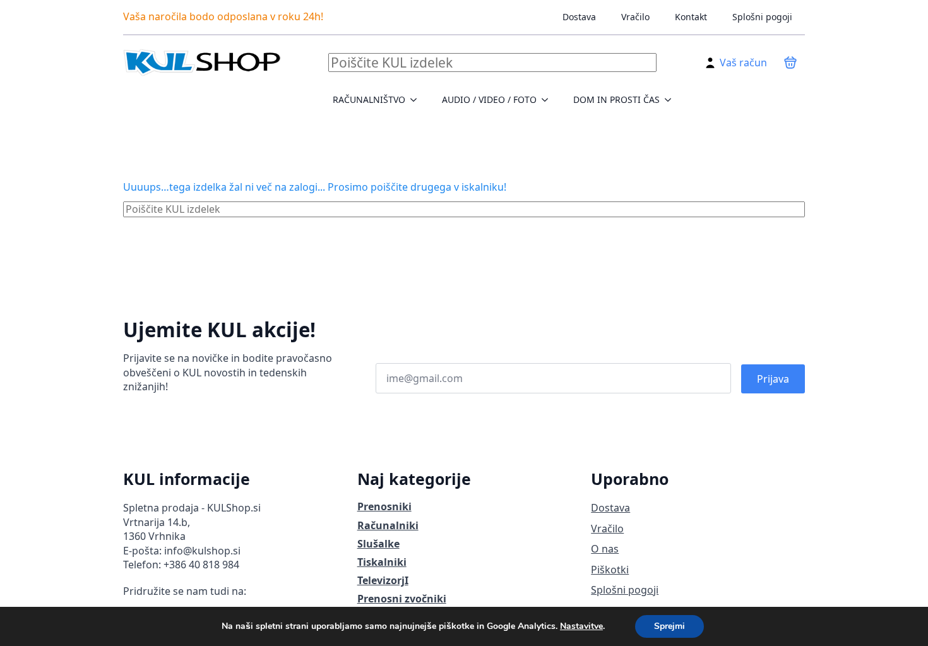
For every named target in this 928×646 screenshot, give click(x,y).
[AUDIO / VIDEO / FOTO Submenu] (549, 100)
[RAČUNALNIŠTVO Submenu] (417, 100)
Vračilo (635, 17)
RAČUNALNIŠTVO (369, 99)
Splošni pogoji (762, 17)
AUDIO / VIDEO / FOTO (489, 99)
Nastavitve (581, 626)
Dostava (579, 17)
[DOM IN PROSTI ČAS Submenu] (672, 100)
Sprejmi (669, 626)
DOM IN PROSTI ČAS (616, 99)
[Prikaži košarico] (790, 62)
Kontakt (691, 17)
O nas (605, 549)
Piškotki (610, 570)
